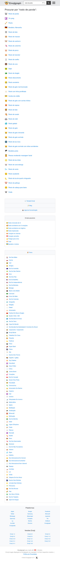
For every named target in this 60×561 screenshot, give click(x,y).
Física (9, 349)
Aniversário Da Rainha (14, 388)
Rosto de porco (11, 50)
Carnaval (10, 293)
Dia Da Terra (11, 321)
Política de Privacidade (30, 554)
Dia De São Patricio (13, 271)
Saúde (9, 435)
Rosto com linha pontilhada (15, 91)
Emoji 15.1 (12, 543)
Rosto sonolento (12, 82)
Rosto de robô (11, 119)
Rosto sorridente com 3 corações (17, 225)
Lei (8, 472)
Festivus (10, 341)
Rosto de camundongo (14, 164)
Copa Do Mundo (12, 324)
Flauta (9, 23)
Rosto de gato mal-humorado (16, 87)
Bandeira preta (11, 151)
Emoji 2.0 (30, 534)
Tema (30, 252)
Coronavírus (11, 385)
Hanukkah (10, 363)
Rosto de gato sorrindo (14, 137)
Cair (8, 263)
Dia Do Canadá (12, 377)
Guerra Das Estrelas (13, 480)
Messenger (30, 516)
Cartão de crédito (12, 96)
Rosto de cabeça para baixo (16, 187)
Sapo (8, 68)
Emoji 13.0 (47, 539)
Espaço (9, 466)
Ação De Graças (12, 500)
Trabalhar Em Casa (13, 335)
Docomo (30, 523)
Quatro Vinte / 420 (13, 316)
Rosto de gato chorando (14, 132)
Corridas (10, 469)
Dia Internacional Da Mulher (15, 461)
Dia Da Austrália (12, 268)
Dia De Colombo (12, 299)
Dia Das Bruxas (12, 488)
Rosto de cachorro (12, 41)
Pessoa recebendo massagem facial (18, 155)
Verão (9, 474)
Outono (9, 449)
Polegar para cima (12, 239)
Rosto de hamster (12, 55)
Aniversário (11, 310)
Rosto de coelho (12, 59)
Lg (12, 521)
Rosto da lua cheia (13, 160)
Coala (8, 192)
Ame (9, 274)
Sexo (9, 438)
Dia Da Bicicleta (12, 285)
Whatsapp (12, 516)
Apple (12, 511)
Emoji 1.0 (12, 534)
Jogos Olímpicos (12, 424)
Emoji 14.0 (30, 541)
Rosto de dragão (12, 73)
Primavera (10, 486)
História (9, 455)
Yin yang (9, 18)
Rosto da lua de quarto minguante (18, 178)
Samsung (30, 514)
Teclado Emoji (30, 201)
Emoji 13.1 (12, 541)
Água (9, 452)
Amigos (9, 266)
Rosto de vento (11, 169)
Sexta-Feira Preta (12, 380)
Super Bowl (11, 346)
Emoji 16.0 (30, 543)
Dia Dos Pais (11, 277)
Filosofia (10, 338)
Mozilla (30, 521)
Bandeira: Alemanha (13, 27)
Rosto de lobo (11, 32)
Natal (9, 422)
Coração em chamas (13, 233)
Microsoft (47, 514)
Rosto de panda (12, 14)
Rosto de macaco (12, 36)
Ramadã (10, 433)
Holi (8, 394)
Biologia (10, 288)
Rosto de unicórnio (13, 46)
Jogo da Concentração (30, 210)
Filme (9, 344)
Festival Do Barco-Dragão (15, 313)
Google (30, 511)
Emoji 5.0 (30, 536)
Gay (8, 491)
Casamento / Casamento (14, 330)
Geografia (10, 302)
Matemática (11, 402)
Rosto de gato (11, 128)
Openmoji (12, 518)
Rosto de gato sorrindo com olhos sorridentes (21, 146)
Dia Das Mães (11, 257)
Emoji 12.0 (12, 539)
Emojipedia (12, 525)
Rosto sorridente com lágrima (15, 228)
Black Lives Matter (13, 291)
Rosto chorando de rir (13, 223)
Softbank (47, 521)
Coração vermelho (12, 236)
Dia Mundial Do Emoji (14, 319)
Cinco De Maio (12, 296)
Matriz (9, 405)
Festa (9, 427)
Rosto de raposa (12, 105)
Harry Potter (11, 366)
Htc (47, 518)
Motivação (10, 416)
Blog (30, 205)
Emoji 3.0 (47, 534)
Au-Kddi (12, 523)
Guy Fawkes (11, 360)
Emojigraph (15, 3)
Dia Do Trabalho (12, 497)
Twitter (12, 514)
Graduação (10, 410)
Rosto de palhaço (12, 183)
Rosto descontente (13, 78)
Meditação (10, 408)
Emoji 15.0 (47, 541)
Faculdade (10, 383)
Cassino (10, 391)
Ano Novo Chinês (12, 494)
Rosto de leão (11, 110)
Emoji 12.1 (30, 539)
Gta (8, 352)
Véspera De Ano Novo (14, 477)
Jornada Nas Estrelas (14, 483)
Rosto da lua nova (12, 142)
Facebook (47, 511)
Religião (10, 305)
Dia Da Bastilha (12, 279)
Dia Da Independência (14, 282)
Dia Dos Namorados (13, 441)
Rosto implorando (12, 231)
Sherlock (10, 444)
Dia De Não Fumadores (14, 447)
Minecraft (10, 413)
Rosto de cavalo (12, 114)
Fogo (8, 241)
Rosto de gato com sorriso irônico (17, 100)
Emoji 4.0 (12, 536)
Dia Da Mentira (12, 419)
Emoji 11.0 (47, 536)
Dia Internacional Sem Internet (16, 463)
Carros (9, 260)
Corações (10, 374)
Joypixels (47, 516)
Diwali (9, 307)
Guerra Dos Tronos (13, 355)
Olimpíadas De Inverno (14, 399)
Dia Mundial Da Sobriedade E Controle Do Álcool (22, 327)
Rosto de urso (11, 64)
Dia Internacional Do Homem (16, 458)
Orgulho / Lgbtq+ (12, 358)
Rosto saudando (12, 174)
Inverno (9, 396)
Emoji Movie (11, 332)
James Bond (11, 371)
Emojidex (30, 518)
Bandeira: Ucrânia (12, 244)
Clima (9, 369)
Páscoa (9, 430)
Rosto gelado (11, 123)
